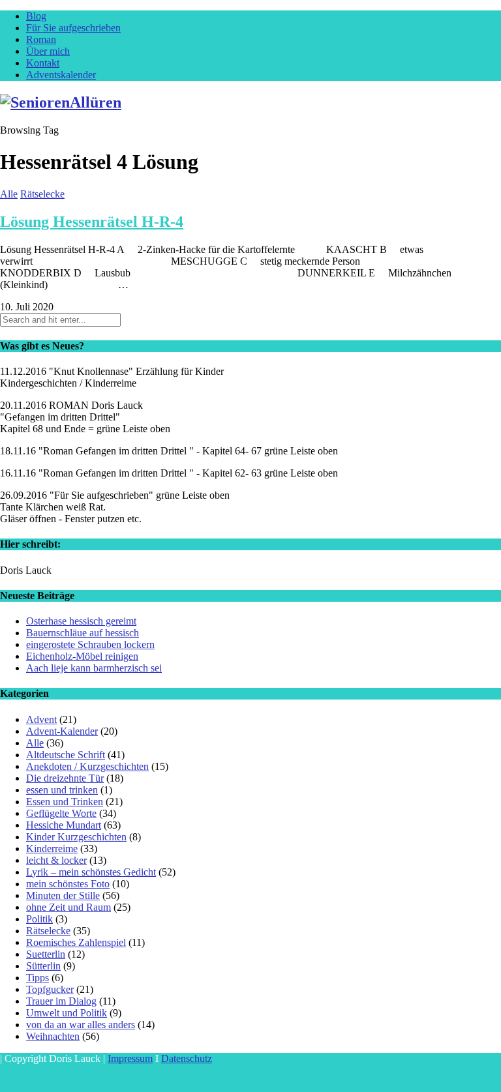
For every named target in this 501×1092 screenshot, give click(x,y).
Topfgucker (50, 989)
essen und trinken (62, 789)
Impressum (130, 1058)
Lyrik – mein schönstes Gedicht (91, 872)
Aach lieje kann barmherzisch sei (94, 667)
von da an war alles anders (80, 1024)
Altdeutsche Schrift (65, 754)
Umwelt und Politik (66, 1012)
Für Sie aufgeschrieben (73, 27)
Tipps (37, 977)
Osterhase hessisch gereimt (81, 621)
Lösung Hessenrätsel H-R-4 (91, 221)
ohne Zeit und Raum (68, 907)
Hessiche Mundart (63, 825)
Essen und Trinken (64, 801)
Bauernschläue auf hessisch (82, 632)
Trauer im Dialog (61, 1001)
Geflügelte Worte (61, 813)
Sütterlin (43, 965)
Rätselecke (42, 193)
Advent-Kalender (62, 731)
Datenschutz (186, 1058)
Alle (9, 193)
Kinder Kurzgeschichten (76, 836)
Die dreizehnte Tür (65, 778)
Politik (39, 918)
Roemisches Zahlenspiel (76, 942)
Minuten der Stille (63, 895)
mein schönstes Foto (68, 883)
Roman (41, 39)
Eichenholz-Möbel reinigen (82, 656)
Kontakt (42, 62)
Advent (41, 719)
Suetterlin (45, 954)
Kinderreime (52, 848)
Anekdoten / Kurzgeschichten (87, 766)
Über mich (48, 51)
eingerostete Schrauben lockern (90, 644)
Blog (36, 16)
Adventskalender (61, 74)
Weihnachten (53, 1036)
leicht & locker (56, 860)
